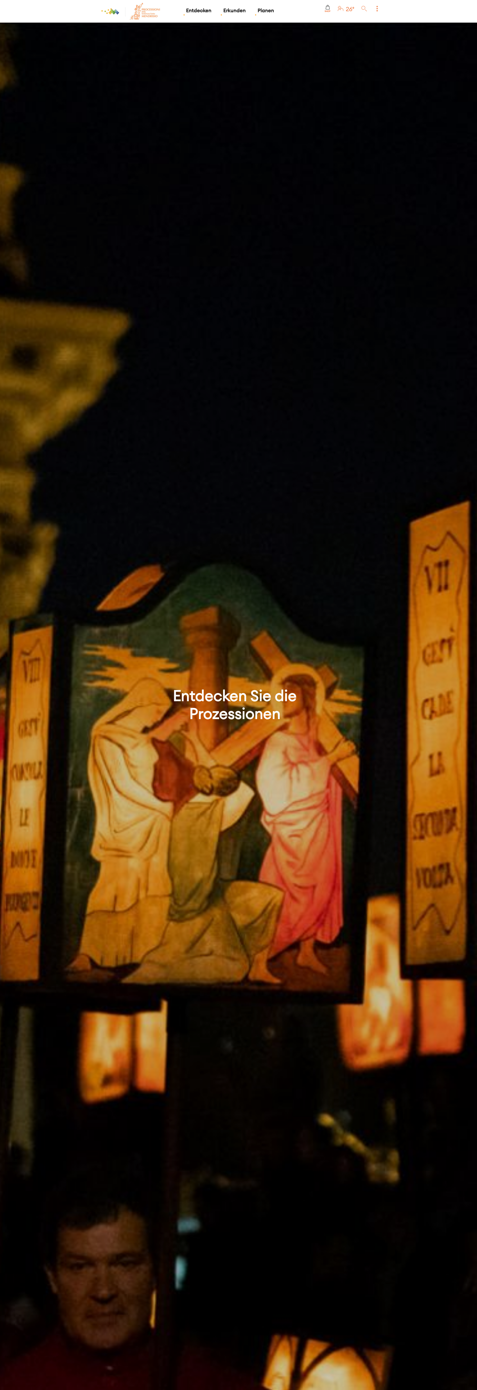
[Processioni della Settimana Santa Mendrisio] (129, 11)
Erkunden (234, 10)
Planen (266, 10)
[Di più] (377, 9)
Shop (327, 11)
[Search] (364, 9)
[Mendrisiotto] (110, 11)
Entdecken (198, 10)
